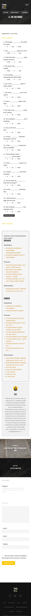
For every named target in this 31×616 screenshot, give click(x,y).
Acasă (4, 602)
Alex (15, 394)
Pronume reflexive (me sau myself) (16, 336)
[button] (27, 5)
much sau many (11, 367)
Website (5, 544)
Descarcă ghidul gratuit (21, 607)
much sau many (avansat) (14, 369)
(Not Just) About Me (8, 607)
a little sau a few (11, 374)
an (19, 79)
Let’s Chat (11, 611)
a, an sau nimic (10, 372)
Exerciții (5, 12)
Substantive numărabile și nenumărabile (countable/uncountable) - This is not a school (13, 490)
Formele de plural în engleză (14, 310)
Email (5, 536)
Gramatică (24, 12)
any (12, 46)
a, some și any (10, 376)
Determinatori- (15, 12)
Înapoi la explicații (7, 38)
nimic (19, 46)
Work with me (11, 602)
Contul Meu (19, 611)
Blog (18, 602)
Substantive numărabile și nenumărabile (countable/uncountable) (14, 250)
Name (5, 528)
